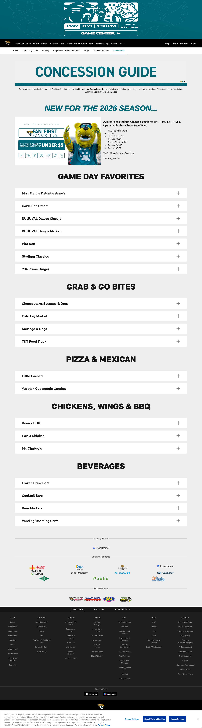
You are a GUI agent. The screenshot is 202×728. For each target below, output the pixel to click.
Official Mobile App (185, 622)
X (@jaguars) (185, 636)
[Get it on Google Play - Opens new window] (110, 695)
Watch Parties (42, 651)
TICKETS (97, 618)
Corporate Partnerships (185, 665)
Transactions (12, 627)
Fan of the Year (124, 656)
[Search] (163, 43)
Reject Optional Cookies (154, 719)
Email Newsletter (185, 656)
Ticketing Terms (97, 652)
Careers (185, 660)
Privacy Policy (185, 669)
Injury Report (12, 631)
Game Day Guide (41, 622)
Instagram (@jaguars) (185, 631)
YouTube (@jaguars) (185, 627)
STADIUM (70, 618)
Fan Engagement (124, 622)
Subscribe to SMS (185, 651)
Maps (42, 636)
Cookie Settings (132, 719)
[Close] (198, 719)
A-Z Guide (71, 643)
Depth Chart (12, 636)
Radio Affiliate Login (153, 647)
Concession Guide (41, 647)
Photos (154, 627)
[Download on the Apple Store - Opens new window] (91, 694)
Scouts (12, 645)
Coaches (12, 640)
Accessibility (71, 647)
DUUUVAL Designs (124, 652)
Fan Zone (124, 627)
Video (154, 631)
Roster (12, 622)
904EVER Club (124, 679)
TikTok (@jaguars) (185, 647)
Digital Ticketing (97, 656)
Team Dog (12, 665)
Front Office (12, 649)
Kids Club (124, 674)
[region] (101, 719)
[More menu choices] (125, 43)
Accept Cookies (177, 719)
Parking (41, 631)
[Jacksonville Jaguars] (101, 707)
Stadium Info (41, 627)
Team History (13, 654)
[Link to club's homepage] (7, 43)
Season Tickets (97, 636)
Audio (154, 636)
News (154, 622)
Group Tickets (97, 640)
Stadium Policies (71, 658)
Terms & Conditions (185, 674)
